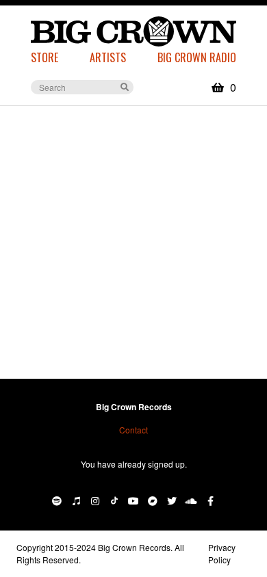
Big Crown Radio (196, 57)
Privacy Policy (222, 553)
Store (44, 57)
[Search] (124, 86)
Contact (133, 429)
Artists (108, 57)
